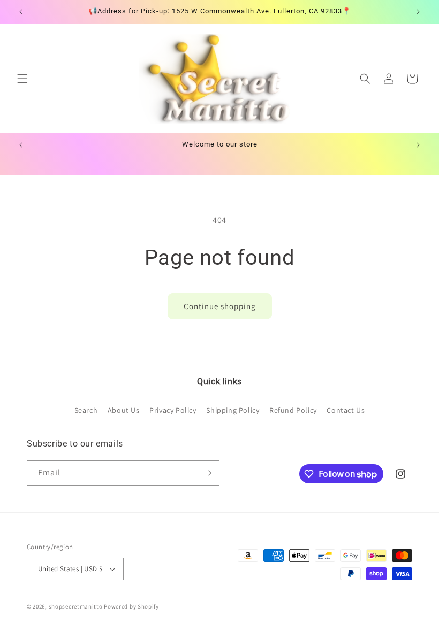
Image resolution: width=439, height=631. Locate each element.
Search (86, 410)
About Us (124, 410)
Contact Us (346, 410)
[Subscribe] (207, 473)
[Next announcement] (418, 12)
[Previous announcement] (21, 12)
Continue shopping (220, 306)
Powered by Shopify (131, 606)
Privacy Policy (172, 410)
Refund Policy (293, 410)
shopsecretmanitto (76, 606)
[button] (22, 78)
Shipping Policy (232, 410)
